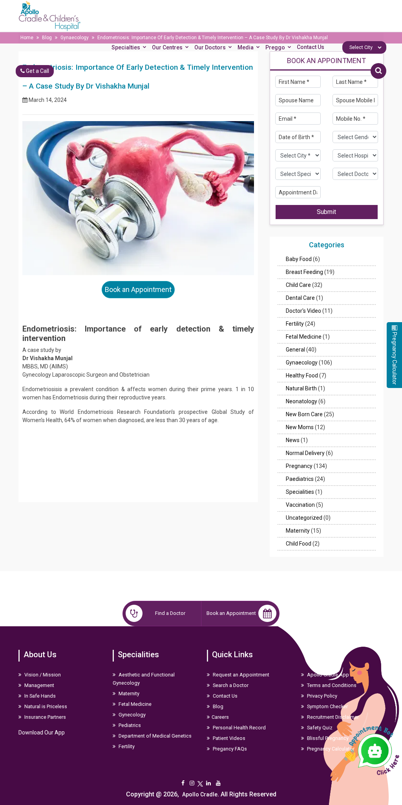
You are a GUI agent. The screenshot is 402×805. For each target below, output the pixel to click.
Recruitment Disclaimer (332, 717)
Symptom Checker (327, 706)
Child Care (298, 285)
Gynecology (131, 715)
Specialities (300, 492)
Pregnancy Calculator (330, 749)
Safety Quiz (319, 728)
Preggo (275, 47)
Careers (220, 717)
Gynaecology (74, 37)
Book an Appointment (138, 289)
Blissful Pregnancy (327, 738)
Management (38, 685)
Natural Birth (301, 388)
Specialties (125, 47)
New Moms (300, 427)
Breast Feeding (304, 272)
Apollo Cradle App (327, 675)
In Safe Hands (39, 696)
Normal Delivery (305, 453)
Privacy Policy (321, 696)
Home (26, 37)
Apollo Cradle (199, 794)
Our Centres (167, 47)
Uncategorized (304, 518)
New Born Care (304, 414)
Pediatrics (129, 725)
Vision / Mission (42, 675)
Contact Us (310, 47)
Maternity (298, 531)
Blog (47, 37)
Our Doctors (210, 47)
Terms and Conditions (331, 685)
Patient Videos (228, 738)
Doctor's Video (303, 311)
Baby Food (299, 259)
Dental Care (300, 298)
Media (246, 47)
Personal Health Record (239, 728)
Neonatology (301, 401)
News (293, 440)
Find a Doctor (170, 613)
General (295, 349)
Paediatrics (300, 479)
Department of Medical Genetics (154, 736)
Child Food (298, 543)
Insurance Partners (44, 717)
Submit (326, 212)
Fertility (295, 324)
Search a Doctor (230, 685)
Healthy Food (302, 375)
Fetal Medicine (304, 337)
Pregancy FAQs (229, 749)
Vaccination (300, 505)
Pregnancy (299, 466)
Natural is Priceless (45, 706)
